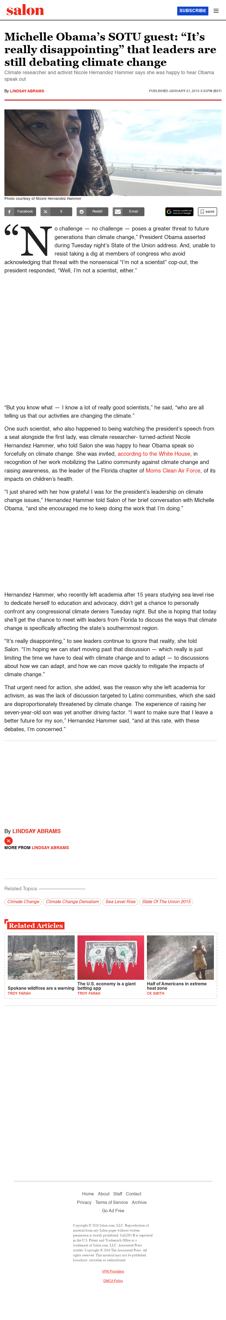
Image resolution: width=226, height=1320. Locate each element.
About (103, 1194)
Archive (139, 1203)
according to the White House (154, 454)
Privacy (84, 1203)
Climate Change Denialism (72, 902)
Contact (133, 1194)
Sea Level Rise (120, 902)
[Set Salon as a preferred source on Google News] (179, 211)
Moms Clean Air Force (173, 471)
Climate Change (23, 902)
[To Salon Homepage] (25, 9)
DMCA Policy (113, 1281)
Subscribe (192, 11)
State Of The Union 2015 (166, 902)
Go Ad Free (113, 1211)
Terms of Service (111, 1203)
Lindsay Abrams (27, 91)
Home (88, 1194)
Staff (117, 1194)
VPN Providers (113, 1271)
